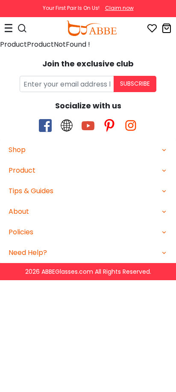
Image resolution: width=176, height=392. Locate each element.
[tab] (88, 150)
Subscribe (135, 84)
